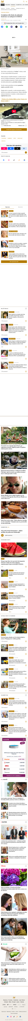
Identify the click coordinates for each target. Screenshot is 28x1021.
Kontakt (13, 1011)
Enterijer (13, 8)
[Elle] (19, 1004)
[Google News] (24, 148)
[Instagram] (4, 148)
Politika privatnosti (22, 1011)
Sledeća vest (21, 125)
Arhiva (16, 1011)
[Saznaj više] (26, 779)
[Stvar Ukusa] (14, 1009)
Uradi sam (19, 138)
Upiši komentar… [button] (9, 535)
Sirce (14, 138)
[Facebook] (11, 148)
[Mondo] (9, 1004)
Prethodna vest (7, 125)
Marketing (9, 1011)
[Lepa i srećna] (5, 1007)
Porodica (8, 8)
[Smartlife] (11, 1007)
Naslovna (3, 8)
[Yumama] (21, 1007)
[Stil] (2, 1)
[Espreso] (14, 1004)
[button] (26, 20)
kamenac (10, 138)
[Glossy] (23, 1004)
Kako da (3, 140)
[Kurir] (4, 1004)
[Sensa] (16, 1007)
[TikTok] (17, 148)
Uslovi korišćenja (14, 1013)
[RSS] (19, 160)
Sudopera (4, 138)
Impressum (4, 1011)
